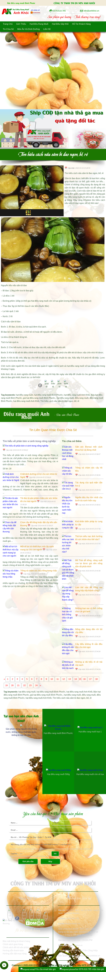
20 (12, 685)
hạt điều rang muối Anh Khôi (77, 395)
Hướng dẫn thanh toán (13, 950)
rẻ (78, 401)
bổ (75, 401)
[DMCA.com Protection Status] (35, 925)
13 (69, 679)
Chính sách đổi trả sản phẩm (16, 947)
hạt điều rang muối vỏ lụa (78, 366)
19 (6, 685)
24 (36, 685)
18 (96, 679)
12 (63, 679)
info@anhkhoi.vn (72, 924)
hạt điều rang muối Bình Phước (48, 395)
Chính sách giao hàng (13, 944)
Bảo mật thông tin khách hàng (16, 941)
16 (84, 679)
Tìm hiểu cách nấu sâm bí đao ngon (56, 401)
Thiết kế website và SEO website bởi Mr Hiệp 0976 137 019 (66, 965)
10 (52, 679)
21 (18, 685)
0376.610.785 (72, 918)
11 (57, 679)
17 (90, 679)
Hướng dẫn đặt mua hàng (14, 954)
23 (30, 685)
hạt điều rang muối (24, 395)
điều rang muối (82, 398)
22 (24, 685)
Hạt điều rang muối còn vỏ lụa (44, 301)
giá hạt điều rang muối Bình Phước (39, 398)
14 (75, 679)
